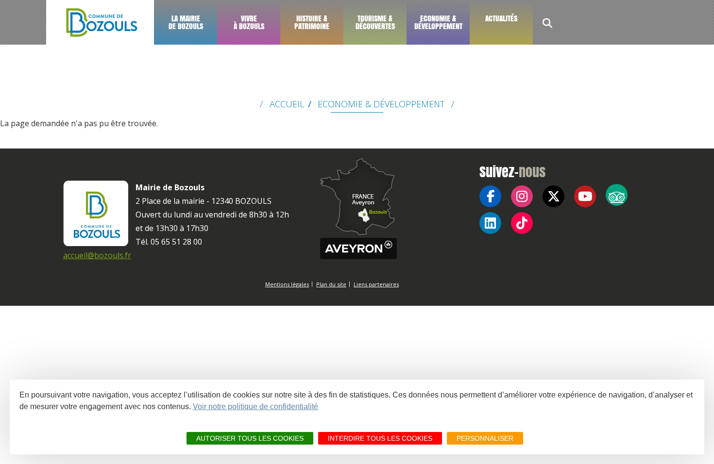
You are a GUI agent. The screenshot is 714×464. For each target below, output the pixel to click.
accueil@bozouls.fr (97, 255)
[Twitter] (553, 196)
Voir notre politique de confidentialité (255, 406)
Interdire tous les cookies (380, 438)
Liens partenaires (376, 284)
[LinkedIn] (490, 223)
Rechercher (547, 24)
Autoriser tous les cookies (250, 438)
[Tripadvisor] (617, 195)
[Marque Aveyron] (358, 248)
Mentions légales (287, 284)
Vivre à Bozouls (249, 22)
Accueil (287, 104)
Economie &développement (438, 22)
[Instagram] (522, 196)
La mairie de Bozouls (186, 22)
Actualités (501, 18)
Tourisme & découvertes (375, 22)
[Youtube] (585, 196)
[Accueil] (100, 22)
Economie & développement (381, 104)
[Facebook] (490, 196)
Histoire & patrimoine (311, 22)
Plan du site (331, 284)
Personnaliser (485, 438)
